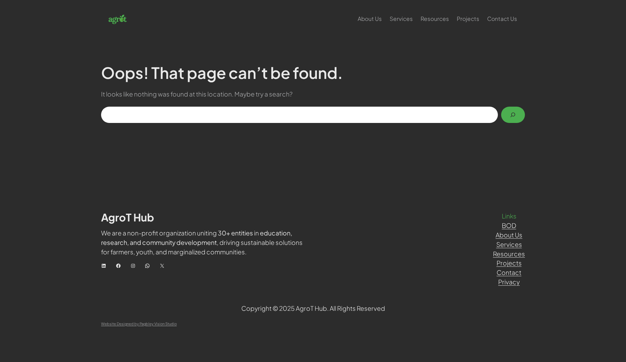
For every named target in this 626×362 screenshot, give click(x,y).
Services (509, 244)
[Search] (513, 115)
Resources (509, 254)
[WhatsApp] (147, 265)
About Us (509, 235)
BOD (509, 225)
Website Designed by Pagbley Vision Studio (139, 323)
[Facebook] (118, 265)
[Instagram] (133, 265)
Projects (509, 263)
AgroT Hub (127, 217)
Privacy (509, 282)
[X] (162, 265)
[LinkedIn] (103, 265)
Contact (509, 272)
